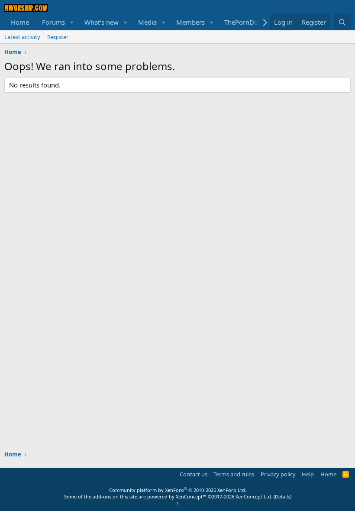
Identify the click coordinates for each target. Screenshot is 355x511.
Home (20, 22)
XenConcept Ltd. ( (255, 496)
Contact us (193, 474)
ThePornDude (244, 22)
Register (57, 37)
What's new (101, 22)
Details (282, 496)
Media (147, 22)
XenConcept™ (191, 496)
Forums (53, 22)
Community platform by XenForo (177, 490)
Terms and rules (233, 474)
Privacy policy (278, 474)
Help (308, 474)
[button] (72, 22)
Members (190, 22)
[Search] (342, 22)
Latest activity (22, 37)
